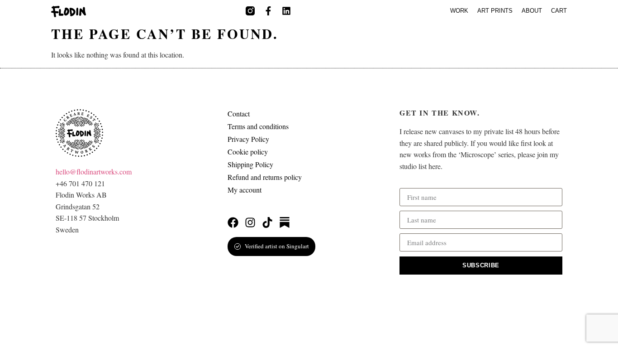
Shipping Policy (250, 164)
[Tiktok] (267, 222)
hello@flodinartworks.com (94, 171)
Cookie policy (248, 151)
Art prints (495, 10)
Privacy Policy (248, 139)
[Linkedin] (286, 10)
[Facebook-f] (268, 10)
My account (244, 189)
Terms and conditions (258, 126)
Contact (239, 113)
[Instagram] (250, 222)
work (459, 10)
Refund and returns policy (265, 177)
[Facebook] (233, 222)
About (532, 10)
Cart (559, 10)
